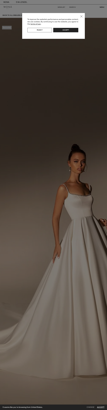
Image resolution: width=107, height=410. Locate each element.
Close (81, 16)
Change (90, 407)
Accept (100, 407)
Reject (40, 30)
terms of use (36, 24)
